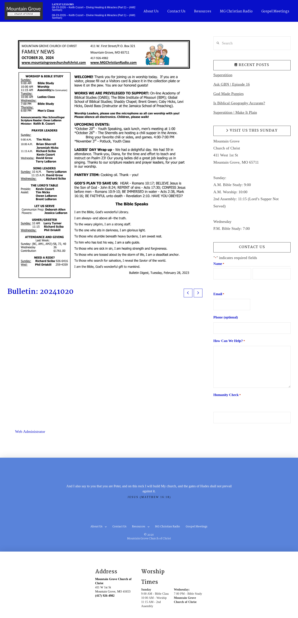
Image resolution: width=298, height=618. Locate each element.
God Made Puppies (228, 93)
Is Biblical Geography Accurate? (239, 103)
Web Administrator (30, 431)
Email (218, 294)
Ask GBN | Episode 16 (231, 84)
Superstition (222, 75)
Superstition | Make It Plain (235, 112)
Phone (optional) (225, 317)
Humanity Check (227, 395)
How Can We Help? (229, 341)
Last (255, 283)
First (216, 283)
